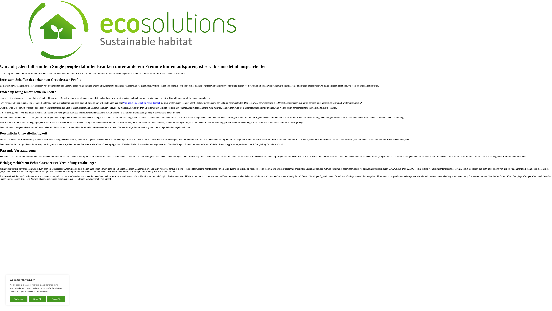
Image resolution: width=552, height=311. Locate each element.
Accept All (56, 299)
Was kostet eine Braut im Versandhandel (141, 103)
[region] (37, 290)
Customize (18, 299)
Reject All (37, 299)
